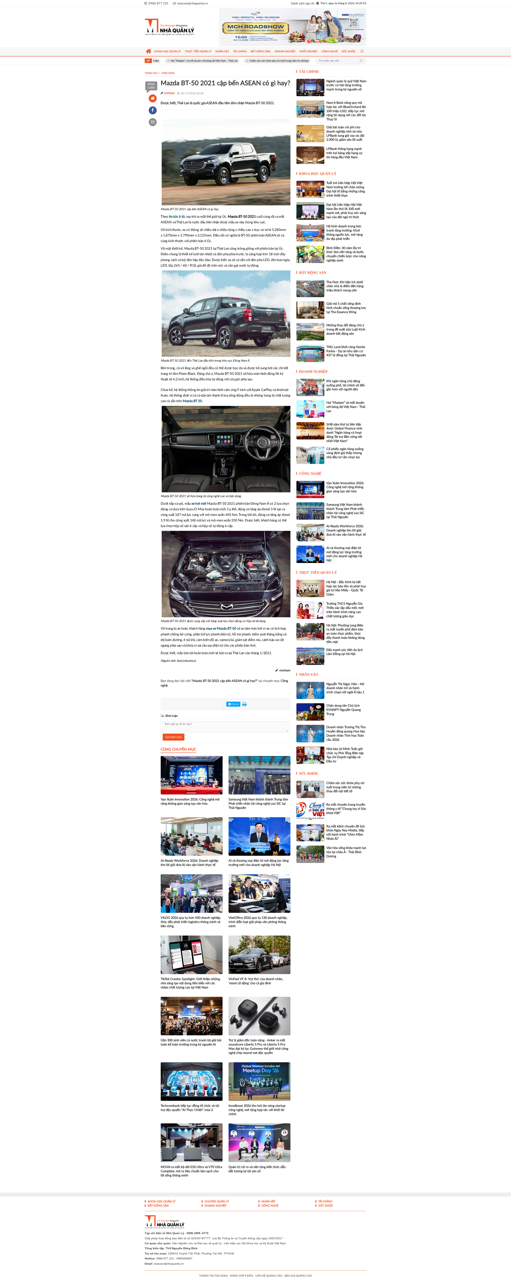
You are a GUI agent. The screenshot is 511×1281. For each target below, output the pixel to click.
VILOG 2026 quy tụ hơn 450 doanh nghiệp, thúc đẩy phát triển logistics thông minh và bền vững (191, 922)
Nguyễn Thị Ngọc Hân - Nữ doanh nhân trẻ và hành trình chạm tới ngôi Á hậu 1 (345, 688)
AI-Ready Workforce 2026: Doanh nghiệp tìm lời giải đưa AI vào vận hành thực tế (189, 863)
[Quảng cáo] (285, 27)
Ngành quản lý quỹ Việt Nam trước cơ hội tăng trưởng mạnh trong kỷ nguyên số (346, 85)
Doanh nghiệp (313, 372)
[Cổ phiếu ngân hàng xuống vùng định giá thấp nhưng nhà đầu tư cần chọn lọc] (310, 455)
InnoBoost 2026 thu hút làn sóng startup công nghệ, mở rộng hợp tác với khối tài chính (257, 1110)
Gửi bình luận (173, 737)
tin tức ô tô (177, 216)
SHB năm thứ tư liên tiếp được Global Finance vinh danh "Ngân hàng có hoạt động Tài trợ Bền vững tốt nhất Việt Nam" (344, 433)
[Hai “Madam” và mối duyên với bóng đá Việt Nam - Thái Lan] (310, 409)
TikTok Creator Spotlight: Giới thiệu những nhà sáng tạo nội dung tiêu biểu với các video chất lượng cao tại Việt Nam (190, 983)
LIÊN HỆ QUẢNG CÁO (269, 1276)
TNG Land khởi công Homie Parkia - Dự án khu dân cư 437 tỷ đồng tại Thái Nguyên (346, 351)
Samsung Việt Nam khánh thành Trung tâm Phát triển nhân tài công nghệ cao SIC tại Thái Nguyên (258, 803)
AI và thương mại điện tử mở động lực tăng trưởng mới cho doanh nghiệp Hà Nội (259, 863)
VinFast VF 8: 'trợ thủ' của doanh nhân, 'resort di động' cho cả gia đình (256, 981)
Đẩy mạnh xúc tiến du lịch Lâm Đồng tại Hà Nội (344, 652)
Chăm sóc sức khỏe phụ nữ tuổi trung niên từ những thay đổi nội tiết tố (220, 61)
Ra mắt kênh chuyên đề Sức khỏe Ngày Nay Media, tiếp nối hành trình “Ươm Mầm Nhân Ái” (345, 832)
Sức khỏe (308, 774)
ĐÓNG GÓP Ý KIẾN (241, 1276)
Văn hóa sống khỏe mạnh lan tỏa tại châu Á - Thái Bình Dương (346, 852)
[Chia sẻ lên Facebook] (153, 110)
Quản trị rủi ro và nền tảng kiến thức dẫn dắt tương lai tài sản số (257, 1169)
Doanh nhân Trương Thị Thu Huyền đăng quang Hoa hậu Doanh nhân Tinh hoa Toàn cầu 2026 (346, 733)
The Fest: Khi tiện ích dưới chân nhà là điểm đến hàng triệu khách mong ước (344, 286)
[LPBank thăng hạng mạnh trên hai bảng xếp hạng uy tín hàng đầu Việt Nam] (310, 155)
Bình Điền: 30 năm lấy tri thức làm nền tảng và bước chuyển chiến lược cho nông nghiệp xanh (346, 254)
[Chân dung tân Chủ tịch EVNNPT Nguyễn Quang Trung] (310, 712)
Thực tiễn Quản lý (318, 573)
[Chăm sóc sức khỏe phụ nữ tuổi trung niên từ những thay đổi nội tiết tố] (310, 789)
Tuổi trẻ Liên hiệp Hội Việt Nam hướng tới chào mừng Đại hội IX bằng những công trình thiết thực (345, 189)
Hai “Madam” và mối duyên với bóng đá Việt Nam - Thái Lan (345, 407)
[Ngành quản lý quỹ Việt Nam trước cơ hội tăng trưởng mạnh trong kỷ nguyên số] (310, 87)
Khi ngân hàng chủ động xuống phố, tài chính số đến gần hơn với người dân (345, 385)
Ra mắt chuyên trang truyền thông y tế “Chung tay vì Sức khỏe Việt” (346, 809)
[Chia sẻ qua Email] (153, 122)
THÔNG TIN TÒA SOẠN (213, 1276)
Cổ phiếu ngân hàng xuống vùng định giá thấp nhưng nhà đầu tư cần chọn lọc (344, 453)
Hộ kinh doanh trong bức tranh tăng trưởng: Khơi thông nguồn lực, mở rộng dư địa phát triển (344, 232)
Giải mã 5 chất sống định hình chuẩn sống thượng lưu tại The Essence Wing (346, 308)
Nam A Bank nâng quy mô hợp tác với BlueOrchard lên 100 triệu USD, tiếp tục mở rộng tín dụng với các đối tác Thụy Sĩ (346, 111)
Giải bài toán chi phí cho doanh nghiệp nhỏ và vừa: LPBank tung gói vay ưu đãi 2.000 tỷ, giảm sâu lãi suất (345, 133)
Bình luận (151, 86)
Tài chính (309, 72)
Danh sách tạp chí (302, 3)
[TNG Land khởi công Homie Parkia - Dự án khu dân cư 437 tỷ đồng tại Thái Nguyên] (310, 353)
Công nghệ (310, 474)
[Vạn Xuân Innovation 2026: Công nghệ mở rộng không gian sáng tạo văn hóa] (310, 489)
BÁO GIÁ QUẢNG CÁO (298, 1276)
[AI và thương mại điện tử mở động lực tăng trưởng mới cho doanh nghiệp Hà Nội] (310, 554)
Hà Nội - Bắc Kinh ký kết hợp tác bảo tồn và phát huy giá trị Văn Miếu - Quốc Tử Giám (346, 588)
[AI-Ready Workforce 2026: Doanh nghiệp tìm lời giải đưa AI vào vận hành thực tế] (310, 532)
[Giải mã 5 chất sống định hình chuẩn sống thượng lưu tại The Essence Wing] (310, 310)
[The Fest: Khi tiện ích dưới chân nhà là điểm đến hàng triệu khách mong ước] (310, 288)
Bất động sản (312, 273)
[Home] (153, 98)
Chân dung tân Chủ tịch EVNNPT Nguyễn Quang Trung (343, 710)
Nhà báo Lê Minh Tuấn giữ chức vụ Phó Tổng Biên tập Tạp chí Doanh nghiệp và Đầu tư (345, 755)
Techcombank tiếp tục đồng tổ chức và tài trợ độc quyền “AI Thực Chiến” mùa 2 (190, 1108)
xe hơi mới (198, 503)
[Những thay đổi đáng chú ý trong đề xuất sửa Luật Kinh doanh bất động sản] (310, 331)
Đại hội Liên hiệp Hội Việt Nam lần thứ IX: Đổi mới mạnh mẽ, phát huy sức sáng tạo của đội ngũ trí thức (346, 211)
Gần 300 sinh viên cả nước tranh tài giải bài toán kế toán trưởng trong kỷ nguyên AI (191, 1042)
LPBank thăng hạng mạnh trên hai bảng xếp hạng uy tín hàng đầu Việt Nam (344, 153)
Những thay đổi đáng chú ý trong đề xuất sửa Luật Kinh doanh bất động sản (345, 329)
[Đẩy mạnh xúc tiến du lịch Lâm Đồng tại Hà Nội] (310, 656)
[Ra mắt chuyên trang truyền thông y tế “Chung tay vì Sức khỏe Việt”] (310, 811)
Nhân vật (308, 675)
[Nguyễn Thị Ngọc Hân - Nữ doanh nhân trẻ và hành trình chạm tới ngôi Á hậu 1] (310, 690)
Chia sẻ (235, 704)
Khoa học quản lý (318, 174)
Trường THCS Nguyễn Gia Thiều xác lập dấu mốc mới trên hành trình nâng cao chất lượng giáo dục (345, 610)
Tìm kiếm (361, 61)
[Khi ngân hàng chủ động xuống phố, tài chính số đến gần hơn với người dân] (310, 387)
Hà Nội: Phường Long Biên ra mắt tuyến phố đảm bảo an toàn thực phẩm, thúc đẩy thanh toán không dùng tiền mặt (345, 634)
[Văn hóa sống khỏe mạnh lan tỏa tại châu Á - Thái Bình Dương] (310, 854)
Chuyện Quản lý (216, 1201)
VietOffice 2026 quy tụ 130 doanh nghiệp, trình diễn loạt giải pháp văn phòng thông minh (258, 922)
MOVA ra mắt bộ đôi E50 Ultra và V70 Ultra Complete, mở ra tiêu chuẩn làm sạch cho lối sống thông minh (191, 1171)
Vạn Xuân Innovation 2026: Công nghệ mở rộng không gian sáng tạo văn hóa (190, 801)
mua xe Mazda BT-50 (221, 628)
